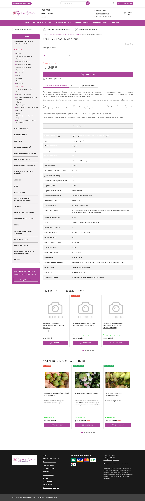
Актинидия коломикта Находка (59, 393)
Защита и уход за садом (21, 3)
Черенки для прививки (24, 94)
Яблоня (18, 53)
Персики (19, 110)
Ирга (18, 113)
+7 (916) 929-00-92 (47, 13)
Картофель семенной (22, 147)
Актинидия (20, 86)
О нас (27, 23)
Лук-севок (18, 141)
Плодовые (18, 50)
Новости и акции (82, 23)
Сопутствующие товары (24, 219)
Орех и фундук (21, 105)
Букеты (17, 260)
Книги (16, 225)
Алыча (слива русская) (24, 89)
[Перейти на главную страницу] (23, 13)
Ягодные (17, 180)
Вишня (18, 92)
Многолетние (19, 192)
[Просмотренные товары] (105, 4)
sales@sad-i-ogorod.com (104, 16)
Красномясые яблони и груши (27, 107)
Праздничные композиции (25, 165)
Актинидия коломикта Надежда (120, 393)
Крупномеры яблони (23, 64)
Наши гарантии (48, 475)
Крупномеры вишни (23, 67)
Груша (18, 81)
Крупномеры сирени (22, 159)
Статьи (45, 478)
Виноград (19, 72)
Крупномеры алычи (23, 62)
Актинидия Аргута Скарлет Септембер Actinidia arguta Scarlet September (86, 325)
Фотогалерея (47, 481)
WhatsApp (44, 17)
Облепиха (19, 78)
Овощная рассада (21, 129)
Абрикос (19, 102)
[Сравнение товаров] (113, 4)
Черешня (19, 83)
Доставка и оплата (100, 23)
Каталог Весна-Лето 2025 (42, 23)
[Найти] (88, 3)
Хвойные (17, 206)
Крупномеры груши (23, 59)
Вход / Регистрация (125, 3)
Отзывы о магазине (63, 23)
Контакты (116, 23)
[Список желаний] (109, 3)
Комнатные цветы (21, 245)
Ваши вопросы (48, 484)
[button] (83, 350)
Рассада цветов (20, 135)
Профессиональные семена (25, 153)
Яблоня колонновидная (24, 56)
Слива (18, 75)
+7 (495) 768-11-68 (47, 10)
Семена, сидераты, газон (24, 213)
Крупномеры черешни (24, 70)
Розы (16, 186)
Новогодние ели (21, 239)
